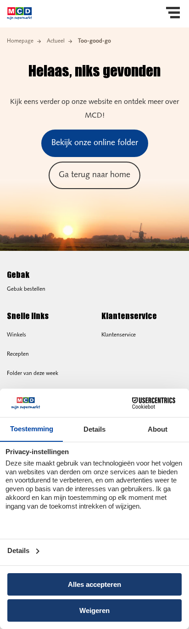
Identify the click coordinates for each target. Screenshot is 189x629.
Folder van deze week (32, 373)
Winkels (16, 335)
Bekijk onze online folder (94, 143)
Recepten (18, 354)
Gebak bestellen (26, 289)
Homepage (20, 41)
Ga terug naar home (94, 175)
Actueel (56, 41)
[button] (173, 14)
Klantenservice (118, 335)
